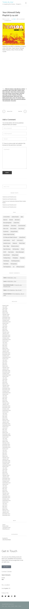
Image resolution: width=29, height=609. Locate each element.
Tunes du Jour (7, 2)
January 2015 (5, 494)
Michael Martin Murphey (7, 96)
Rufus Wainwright (6, 99)
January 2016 (5, 476)
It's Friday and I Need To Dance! (10, 237)
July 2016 (4, 467)
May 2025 (4, 327)
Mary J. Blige (6, 246)
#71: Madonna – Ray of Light (14, 290)
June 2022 (4, 379)
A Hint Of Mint (6, 216)
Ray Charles (18, 97)
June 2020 (4, 414)
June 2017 (4, 451)
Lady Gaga (5, 94)
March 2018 (5, 441)
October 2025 (5, 320)
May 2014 (4, 506)
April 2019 (4, 431)
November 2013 (6, 515)
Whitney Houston (20, 266)
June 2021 (4, 397)
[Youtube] (8, 596)
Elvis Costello (13, 228)
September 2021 (6, 392)
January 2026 (5, 315)
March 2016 (5, 473)
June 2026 (4, 308)
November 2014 (6, 497)
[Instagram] (11, 596)
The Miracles (6, 260)
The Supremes (14, 263)
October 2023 (5, 355)
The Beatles (15, 257)
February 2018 (5, 442)
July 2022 (4, 377)
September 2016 (6, 465)
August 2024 (5, 340)
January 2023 (5, 369)
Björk (15, 90)
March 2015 (5, 491)
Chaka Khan (16, 222)
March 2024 (5, 348)
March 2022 (5, 383)
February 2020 (5, 420)
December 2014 (6, 496)
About (6, 606)
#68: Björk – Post (12, 277)
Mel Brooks (19, 94)
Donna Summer (21, 225)
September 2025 (6, 321)
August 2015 (5, 484)
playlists (5, 538)
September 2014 (6, 500)
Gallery (16, 606)
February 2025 (5, 332)
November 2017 (6, 445)
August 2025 (5, 323)
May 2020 (4, 416)
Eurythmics (5, 231)
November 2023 (6, 354)
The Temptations (7, 266)
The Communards (6, 100)
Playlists (12, 606)
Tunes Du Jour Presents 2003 (9, 204)
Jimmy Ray (21, 93)
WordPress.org (6, 528)
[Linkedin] (14, 596)
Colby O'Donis (13, 91)
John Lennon (20, 240)
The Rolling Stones (15, 260)
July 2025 (4, 324)
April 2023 (4, 364)
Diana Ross (13, 225)
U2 (13, 266)
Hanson (10, 93)
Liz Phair (10, 94)
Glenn (14, 19)
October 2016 (5, 463)
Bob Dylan (17, 219)
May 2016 (4, 470)
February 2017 (5, 457)
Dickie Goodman (21, 91)
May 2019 (4, 429)
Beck (22, 216)
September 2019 (6, 425)
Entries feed (5, 526)
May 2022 (4, 380)
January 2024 (5, 351)
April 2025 (4, 329)
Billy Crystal (11, 90)
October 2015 (5, 481)
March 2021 (5, 401)
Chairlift (19, 90)
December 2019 (6, 423)
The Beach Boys (6, 257)
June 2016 (4, 469)
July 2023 (4, 360)
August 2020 (5, 411)
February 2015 (5, 493)
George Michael (14, 231)
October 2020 (5, 408)
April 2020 (4, 417)
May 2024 (4, 345)
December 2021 (6, 388)
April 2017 (4, 454)
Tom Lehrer (13, 100)
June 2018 (4, 439)
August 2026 (5, 305)
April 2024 (4, 346)
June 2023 (4, 361)
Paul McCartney (6, 249)
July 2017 (4, 450)
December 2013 (6, 513)
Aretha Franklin (15, 216)
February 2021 (5, 402)
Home (3, 606)
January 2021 (5, 404)
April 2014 (4, 507)
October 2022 (5, 373)
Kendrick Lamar (6, 243)
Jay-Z (13, 240)
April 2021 (4, 400)
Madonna (14, 94)
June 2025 (4, 326)
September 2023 (6, 357)
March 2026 (5, 312)
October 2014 (5, 498)
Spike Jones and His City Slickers (18, 99)
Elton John (5, 228)
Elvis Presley (21, 228)
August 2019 (5, 426)
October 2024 (5, 338)
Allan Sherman (17, 88)
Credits (9, 606)
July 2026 (4, 306)
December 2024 (6, 335)
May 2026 (4, 309)
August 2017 (5, 448)
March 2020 (5, 419)
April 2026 (4, 311)
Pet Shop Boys (16, 249)
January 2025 (5, 333)
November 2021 (6, 389)
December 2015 (6, 478)
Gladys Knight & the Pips (8, 234)
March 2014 (5, 509)
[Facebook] (2, 596)
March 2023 (5, 366)
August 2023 (5, 358)
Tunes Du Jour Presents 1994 (9, 199)
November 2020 (6, 407)
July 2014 (4, 503)
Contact (19, 606)
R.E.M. (4, 252)
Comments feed (6, 527)
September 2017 (6, 447)
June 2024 (4, 343)
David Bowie (6, 225)
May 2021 (4, 398)
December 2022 (6, 370)
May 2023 (4, 363)
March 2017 (5, 456)
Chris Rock (7, 91)
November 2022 (6, 371)
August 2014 (5, 501)
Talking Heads (15, 255)
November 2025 (6, 318)
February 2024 (5, 349)
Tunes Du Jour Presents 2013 (9, 206)
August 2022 (5, 376)
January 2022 (5, 386)
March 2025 (5, 330)
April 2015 (4, 490)
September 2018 (6, 435)
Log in (3, 524)
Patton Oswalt (5, 97)
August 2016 (5, 466)
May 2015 (4, 488)
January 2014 (5, 512)
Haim (6, 93)
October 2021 (5, 391)
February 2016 (5, 475)
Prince (22, 249)
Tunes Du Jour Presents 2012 (9, 196)
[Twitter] (5, 596)
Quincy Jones (12, 97)
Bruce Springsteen (7, 222)
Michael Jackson (15, 246)
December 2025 (6, 317)
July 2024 (4, 342)
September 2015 (6, 482)
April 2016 (4, 472)
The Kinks (22, 257)
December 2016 (6, 460)
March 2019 (5, 432)
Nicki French (16, 96)
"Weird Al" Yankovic (9, 88)
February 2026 (5, 314)
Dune (3, 93)
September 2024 (6, 339)
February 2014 (5, 510)
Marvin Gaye (22, 243)
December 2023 (6, 352)
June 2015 (4, 487)
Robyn (23, 97)
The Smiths (5, 263)
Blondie (11, 219)
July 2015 (4, 485)
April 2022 (4, 382)
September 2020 (6, 410)
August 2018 (5, 436)
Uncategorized (7, 20)
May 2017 (4, 453)
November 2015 (6, 479)
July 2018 (4, 438)
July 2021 (4, 395)
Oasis (21, 96)
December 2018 (6, 434)
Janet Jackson (6, 240)
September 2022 (6, 374)
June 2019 (4, 428)
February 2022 (5, 385)
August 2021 (5, 394)
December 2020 (6, 405)
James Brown (22, 237)
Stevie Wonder (6, 255)
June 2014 (4, 504)
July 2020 (4, 413)
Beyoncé (5, 219)
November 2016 (6, 462)
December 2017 (6, 444)
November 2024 (6, 336)
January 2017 (5, 459)
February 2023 (5, 367)
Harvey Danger (15, 93)
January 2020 (5, 422)
